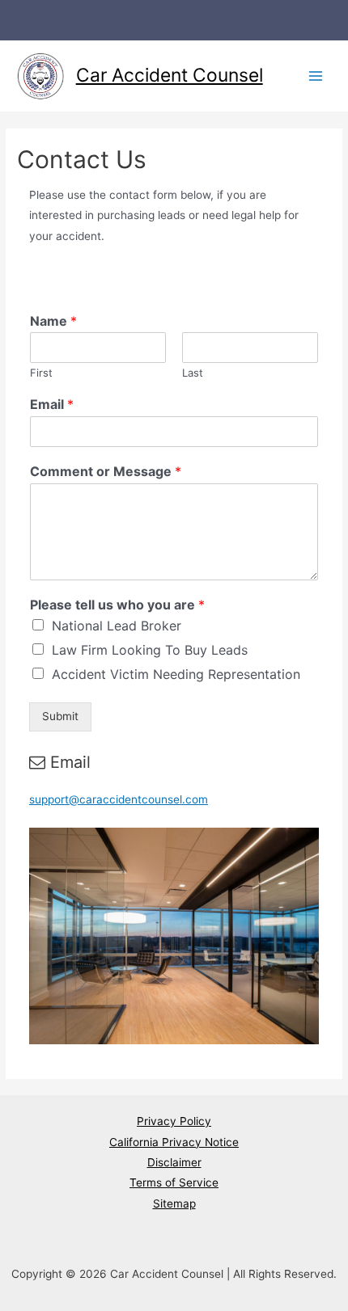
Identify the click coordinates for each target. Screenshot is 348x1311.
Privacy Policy (174, 1121)
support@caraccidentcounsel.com (118, 799)
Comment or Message (105, 471)
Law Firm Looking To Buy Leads (150, 650)
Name (53, 321)
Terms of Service (174, 1182)
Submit (60, 716)
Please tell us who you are (117, 604)
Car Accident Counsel (169, 75)
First (41, 372)
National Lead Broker (116, 626)
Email (52, 404)
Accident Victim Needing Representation (176, 674)
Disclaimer (174, 1162)
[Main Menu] (316, 76)
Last (192, 372)
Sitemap (174, 1203)
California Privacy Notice (174, 1142)
